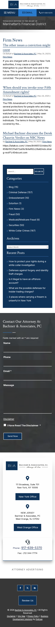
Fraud (12, 214)
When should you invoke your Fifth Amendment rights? (27, 89)
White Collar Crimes (19, 230)
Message (8, 385)
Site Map (21, 616)
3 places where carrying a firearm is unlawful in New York (27, 299)
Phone (6, 357)
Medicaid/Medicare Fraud (22, 219)
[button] (9, 12)
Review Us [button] (27, 600)
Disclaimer (8, 419)
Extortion (13, 203)
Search (39, 171)
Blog (11, 187)
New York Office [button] (27, 496)
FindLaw (39, 619)
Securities (14, 225)
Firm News (7, 57)
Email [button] (29, 12)
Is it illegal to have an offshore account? (24, 281)
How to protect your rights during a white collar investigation (27, 263)
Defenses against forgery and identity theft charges (28, 272)
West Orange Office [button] (27, 527)
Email (7, 371)
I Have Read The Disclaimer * (24, 425)
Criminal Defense (18, 192)
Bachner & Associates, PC (25, 53)
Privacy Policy (33, 616)
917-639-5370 (46, 13)
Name (6, 343)
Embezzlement (16, 197)
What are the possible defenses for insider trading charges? (27, 290)
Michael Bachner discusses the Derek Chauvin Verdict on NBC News (27, 135)
